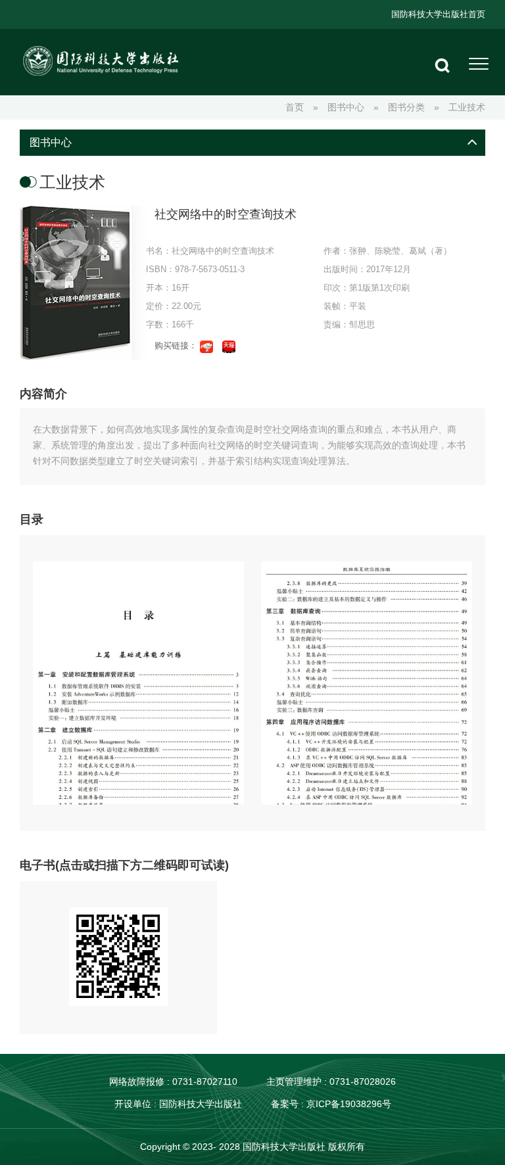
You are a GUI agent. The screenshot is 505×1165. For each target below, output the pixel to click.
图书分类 (406, 107)
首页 (294, 107)
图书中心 (345, 107)
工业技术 (466, 107)
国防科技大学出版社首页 (438, 14)
